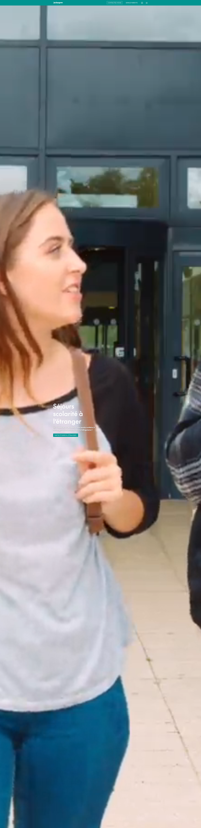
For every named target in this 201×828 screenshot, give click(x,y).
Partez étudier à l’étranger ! (65, 435)
